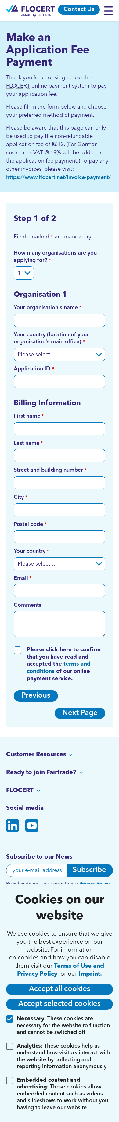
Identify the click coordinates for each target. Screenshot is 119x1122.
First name (27, 416)
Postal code (28, 524)
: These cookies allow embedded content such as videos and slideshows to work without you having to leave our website (62, 1093)
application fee (37, 94)
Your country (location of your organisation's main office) (51, 338)
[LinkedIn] (12, 826)
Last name (26, 443)
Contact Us (78, 9)
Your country (29, 551)
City (19, 497)
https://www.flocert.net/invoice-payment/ (58, 177)
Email (21, 578)
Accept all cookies (59, 989)
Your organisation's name (46, 307)
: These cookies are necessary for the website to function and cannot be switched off (63, 1025)
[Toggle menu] (110, 10)
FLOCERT (18, 86)
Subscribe (89, 870)
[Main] (30, 10)
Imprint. (90, 974)
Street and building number (48, 470)
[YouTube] (31, 826)
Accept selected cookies (59, 1004)
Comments (27, 605)
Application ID (33, 369)
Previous (35, 695)
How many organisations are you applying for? (55, 256)
